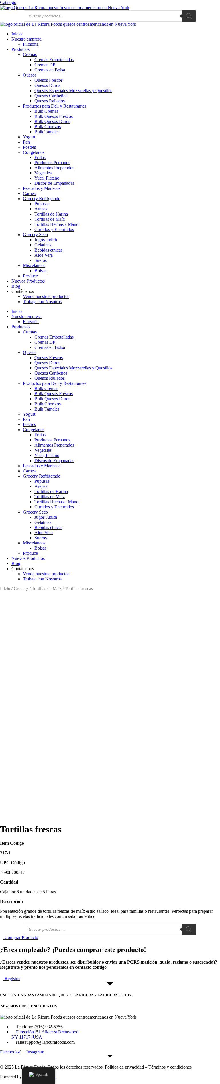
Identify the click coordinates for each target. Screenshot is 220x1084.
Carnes (29, 193)
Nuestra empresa (26, 39)
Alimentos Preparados (54, 167)
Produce (30, 275)
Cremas (30, 54)
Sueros (40, 260)
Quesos (29, 75)
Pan (26, 142)
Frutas (40, 157)
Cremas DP (44, 64)
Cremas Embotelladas (54, 59)
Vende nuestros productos (46, 296)
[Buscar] (189, 16)
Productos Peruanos (52, 162)
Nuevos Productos (28, 281)
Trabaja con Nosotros (42, 301)
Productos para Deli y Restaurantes (54, 106)
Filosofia (31, 44)
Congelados (33, 152)
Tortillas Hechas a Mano (56, 224)
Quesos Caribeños (50, 95)
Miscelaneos (34, 265)
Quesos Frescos (48, 80)
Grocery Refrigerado (41, 198)
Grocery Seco (35, 234)
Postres (29, 147)
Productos (20, 49)
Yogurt (29, 136)
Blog (15, 286)
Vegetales (43, 172)
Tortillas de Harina (51, 214)
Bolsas (40, 270)
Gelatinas (42, 244)
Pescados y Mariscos (41, 188)
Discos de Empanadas (54, 183)
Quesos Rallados (49, 100)
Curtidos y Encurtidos (54, 229)
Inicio (16, 33)
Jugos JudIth (45, 239)
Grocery (21, 588)
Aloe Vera (43, 255)
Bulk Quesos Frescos (53, 116)
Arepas (40, 208)
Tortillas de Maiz (47, 588)
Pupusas (41, 203)
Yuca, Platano (46, 178)
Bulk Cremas (46, 111)
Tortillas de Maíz (49, 219)
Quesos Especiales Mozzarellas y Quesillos (73, 90)
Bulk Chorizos (47, 126)
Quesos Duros (47, 85)
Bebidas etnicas (48, 250)
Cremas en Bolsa (49, 69)
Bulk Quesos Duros (52, 121)
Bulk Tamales (46, 131)
